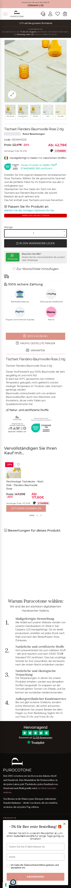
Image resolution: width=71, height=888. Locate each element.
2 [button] (37, 515)
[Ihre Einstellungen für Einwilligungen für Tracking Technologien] (6, 885)
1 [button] (31, 515)
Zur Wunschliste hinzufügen (37, 269)
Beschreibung (37, 336)
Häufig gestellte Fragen (37, 343)
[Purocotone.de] (17, 14)
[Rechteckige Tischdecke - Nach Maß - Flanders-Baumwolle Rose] (13, 470)
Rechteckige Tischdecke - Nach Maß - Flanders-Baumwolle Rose (24, 485)
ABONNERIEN (35, 877)
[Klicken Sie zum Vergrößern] (12, 95)
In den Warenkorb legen (36, 243)
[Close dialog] (64, 823)
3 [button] (41, 515)
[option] (35, 487)
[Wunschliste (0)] (57, 14)
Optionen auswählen (26, 508)
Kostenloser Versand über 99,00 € (35, 2)
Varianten (37, 350)
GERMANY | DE (35, 5)
